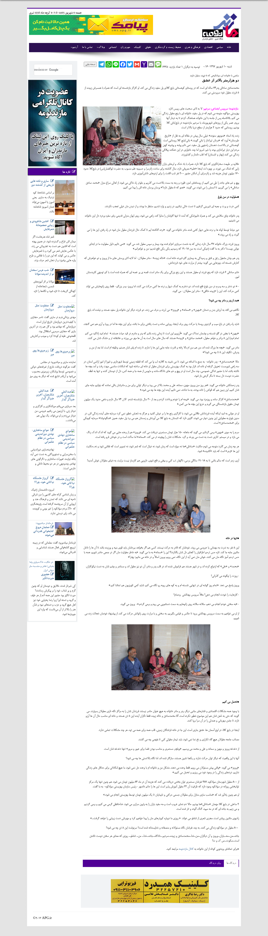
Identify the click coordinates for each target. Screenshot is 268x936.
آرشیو (75, 47)
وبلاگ (101, 47)
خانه (229, 47)
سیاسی (219, 47)
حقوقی (148, 47)
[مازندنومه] (220, 26)
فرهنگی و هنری (192, 47)
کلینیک (137, 47)
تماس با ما (87, 47)
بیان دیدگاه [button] (215, 863)
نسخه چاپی (90, 64)
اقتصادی (208, 47)
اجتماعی (113, 47)
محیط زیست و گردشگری (168, 47)
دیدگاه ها (231, 863)
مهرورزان (125, 47)
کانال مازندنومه (185, 849)
